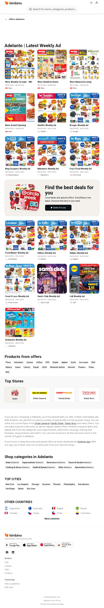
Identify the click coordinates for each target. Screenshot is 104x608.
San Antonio (83, 484)
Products (8, 573)
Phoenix (57, 484)
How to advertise (12, 583)
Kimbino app (84, 441)
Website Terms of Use (52, 601)
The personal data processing (52, 604)
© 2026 (52, 597)
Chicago (35, 484)
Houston (46, 484)
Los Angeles (22, 484)
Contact (8, 566)
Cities (7, 569)
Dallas (21, 489)
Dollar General (42, 423)
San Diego (10, 489)
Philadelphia (69, 484)
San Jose (31, 489)
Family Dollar (57, 423)
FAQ (6, 562)
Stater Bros (70, 423)
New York (10, 484)
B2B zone (9, 587)
